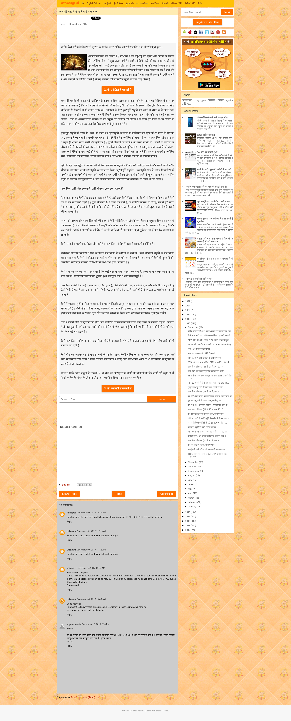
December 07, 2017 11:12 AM (91, 549)
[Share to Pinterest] (90, 484)
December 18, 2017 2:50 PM (95, 624)
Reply (69, 521)
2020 (188, 310)
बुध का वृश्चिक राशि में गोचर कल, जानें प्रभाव (205, 414)
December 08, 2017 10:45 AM (91, 599)
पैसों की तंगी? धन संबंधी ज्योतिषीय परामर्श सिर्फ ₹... (207, 436)
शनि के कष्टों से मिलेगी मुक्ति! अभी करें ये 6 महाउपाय (208, 418)
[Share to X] (84, 484)
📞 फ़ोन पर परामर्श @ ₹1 (208, 152)
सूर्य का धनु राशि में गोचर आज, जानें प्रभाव (204, 400)
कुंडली (203, 100)
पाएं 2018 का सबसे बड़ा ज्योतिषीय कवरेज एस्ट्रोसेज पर (210, 396)
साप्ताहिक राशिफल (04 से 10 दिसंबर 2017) (205, 440)
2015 (188, 516)
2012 (188, 530)
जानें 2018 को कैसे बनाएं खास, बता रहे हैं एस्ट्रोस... (208, 382)
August (192, 475)
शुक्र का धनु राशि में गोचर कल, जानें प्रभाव (205, 387)
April (190, 493)
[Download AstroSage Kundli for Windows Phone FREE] (195, 34)
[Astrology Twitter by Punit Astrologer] (206, 34)
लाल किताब (155, 3)
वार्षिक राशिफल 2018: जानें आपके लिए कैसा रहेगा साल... (210, 331)
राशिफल (187, 104)
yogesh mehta (74, 624)
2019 (188, 314)
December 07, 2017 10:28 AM (91, 512)
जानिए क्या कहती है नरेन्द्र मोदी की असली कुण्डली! (206, 186)
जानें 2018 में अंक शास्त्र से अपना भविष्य (204, 358)
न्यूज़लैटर (229, 100)
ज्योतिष (211, 100)
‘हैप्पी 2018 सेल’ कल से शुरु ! (199, 349)
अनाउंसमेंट (187, 100)
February (192, 502)
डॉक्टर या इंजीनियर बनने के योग (199, 278)
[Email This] (78, 484)
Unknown (71, 531)
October (192, 466)
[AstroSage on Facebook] (201, 34)
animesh (71, 568)
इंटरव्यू (197, 100)
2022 (188, 301)
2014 (188, 521)
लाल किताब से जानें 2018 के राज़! (201, 353)
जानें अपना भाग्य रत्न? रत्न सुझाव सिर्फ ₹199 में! (207, 431)
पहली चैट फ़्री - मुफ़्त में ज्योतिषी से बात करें (214, 169)
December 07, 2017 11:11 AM (91, 531)
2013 (188, 525)
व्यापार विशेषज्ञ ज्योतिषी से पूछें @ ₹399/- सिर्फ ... (207, 422)
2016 (188, 512)
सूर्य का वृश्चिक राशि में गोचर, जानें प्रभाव (213, 201)
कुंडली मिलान (118, 3)
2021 (188, 305)
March (191, 497)
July (190, 480)
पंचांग (200, 3)
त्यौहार (221, 100)
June (191, 484)
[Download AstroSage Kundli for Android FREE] (184, 34)
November (193, 462)
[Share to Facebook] (87, 484)
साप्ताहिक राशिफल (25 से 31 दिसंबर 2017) (205, 366)
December (193, 327)
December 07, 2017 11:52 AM (90, 568)
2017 (188, 323)
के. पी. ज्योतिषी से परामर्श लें (117, 90)
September (194, 471)
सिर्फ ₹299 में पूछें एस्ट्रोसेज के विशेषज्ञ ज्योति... (206, 371)
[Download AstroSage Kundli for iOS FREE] (189, 34)
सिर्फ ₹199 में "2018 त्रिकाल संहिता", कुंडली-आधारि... (209, 335)
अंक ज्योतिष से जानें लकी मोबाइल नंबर (212, 117)
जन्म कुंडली (107, 3)
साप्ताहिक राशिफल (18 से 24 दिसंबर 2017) (205, 391)
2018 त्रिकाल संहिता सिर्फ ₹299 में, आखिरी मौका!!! (208, 362)
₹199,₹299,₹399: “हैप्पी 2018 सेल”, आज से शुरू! (208, 340)
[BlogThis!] (81, 484)
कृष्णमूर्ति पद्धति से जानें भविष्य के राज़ (202, 427)
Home (118, 493)
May (190, 488)
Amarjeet (71, 512)
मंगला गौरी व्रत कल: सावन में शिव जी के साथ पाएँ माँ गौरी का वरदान (215, 240)
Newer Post (69, 493)
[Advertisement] (114, 33)
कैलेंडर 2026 (190, 3)
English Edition (93, 3)
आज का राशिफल (142, 3)
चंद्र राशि (165, 3)
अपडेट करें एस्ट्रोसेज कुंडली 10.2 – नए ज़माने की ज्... (210, 344)
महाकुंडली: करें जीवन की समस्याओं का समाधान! (206, 449)
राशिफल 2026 (176, 3)
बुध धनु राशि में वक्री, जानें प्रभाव (201, 445)
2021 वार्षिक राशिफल (206, 134)
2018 (188, 319)
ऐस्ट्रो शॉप (130, 3)
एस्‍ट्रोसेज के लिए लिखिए (207, 22)
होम (83, 3)
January (192, 506)
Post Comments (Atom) (83, 697)
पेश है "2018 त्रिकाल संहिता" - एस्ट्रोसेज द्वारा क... (208, 405)
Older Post (166, 493)
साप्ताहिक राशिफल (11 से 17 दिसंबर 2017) (205, 409)
